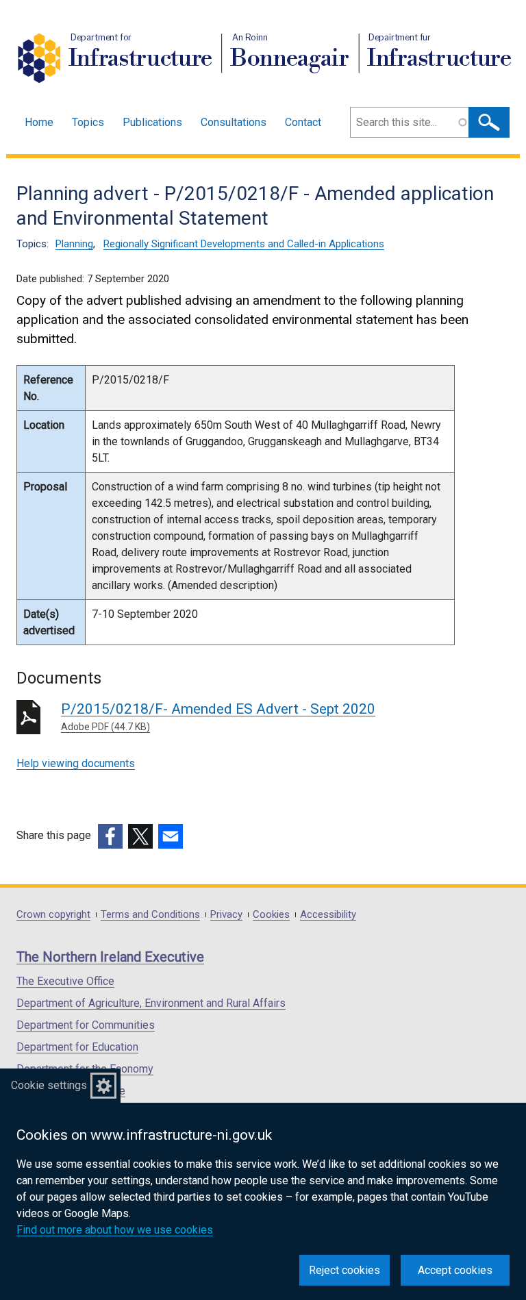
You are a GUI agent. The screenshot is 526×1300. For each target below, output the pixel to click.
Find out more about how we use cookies (114, 1229)
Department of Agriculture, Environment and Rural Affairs (151, 1003)
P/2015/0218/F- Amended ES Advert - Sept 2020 (218, 716)
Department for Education (77, 1046)
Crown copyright (53, 915)
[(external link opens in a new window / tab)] (110, 836)
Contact (303, 122)
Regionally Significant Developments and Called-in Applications (243, 244)
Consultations (233, 122)
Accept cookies (455, 1270)
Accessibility (328, 915)
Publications (152, 122)
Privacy (226, 915)
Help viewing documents (75, 763)
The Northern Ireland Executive (110, 957)
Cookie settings (49, 1085)
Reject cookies (344, 1270)
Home (39, 122)
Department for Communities (85, 1025)
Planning (74, 244)
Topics (88, 122)
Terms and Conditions (150, 915)
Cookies (271, 915)
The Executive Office (65, 981)
